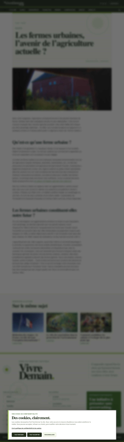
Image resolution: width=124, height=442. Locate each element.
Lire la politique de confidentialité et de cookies (26, 428)
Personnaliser (49, 434)
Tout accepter (34, 434)
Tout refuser (19, 434)
